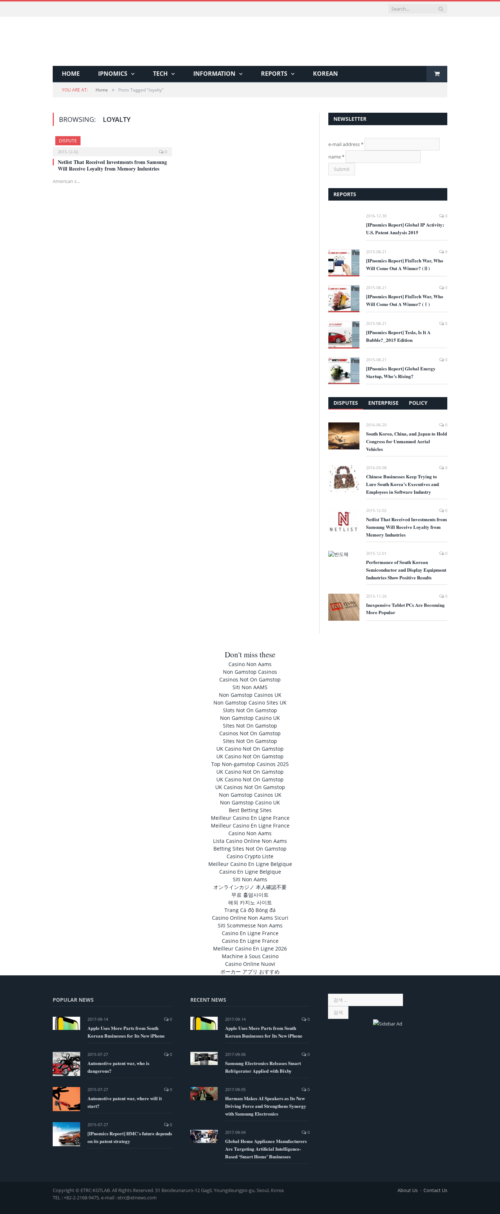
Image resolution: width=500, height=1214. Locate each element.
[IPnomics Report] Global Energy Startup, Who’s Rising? (401, 372)
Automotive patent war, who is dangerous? (118, 1067)
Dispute (68, 141)
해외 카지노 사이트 (250, 902)
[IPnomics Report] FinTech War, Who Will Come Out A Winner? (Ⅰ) (404, 300)
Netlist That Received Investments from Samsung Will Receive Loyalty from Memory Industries (112, 165)
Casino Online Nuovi (250, 963)
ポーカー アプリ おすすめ (250, 971)
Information (214, 74)
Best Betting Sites (250, 810)
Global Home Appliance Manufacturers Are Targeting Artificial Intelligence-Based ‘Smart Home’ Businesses (266, 1149)
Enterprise (383, 402)
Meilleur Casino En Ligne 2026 (250, 948)
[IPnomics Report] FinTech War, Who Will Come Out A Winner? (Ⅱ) (404, 264)
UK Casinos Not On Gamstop (250, 787)
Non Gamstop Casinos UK (250, 694)
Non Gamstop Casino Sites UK (250, 702)
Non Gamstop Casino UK (250, 717)
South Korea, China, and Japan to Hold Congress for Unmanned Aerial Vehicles (406, 441)
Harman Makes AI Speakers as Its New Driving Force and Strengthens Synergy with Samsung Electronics (265, 1106)
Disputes (345, 402)
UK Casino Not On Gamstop (250, 748)
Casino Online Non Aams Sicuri (250, 917)
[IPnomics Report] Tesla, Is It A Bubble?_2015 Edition (398, 336)
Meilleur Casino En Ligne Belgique (250, 863)
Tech (160, 74)
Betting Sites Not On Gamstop (250, 848)
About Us (408, 1190)
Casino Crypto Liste (250, 856)
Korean (325, 74)
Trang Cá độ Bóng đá (250, 910)
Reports (274, 74)
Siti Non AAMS (250, 687)
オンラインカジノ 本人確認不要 (250, 887)
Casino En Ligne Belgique (250, 871)
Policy (418, 402)
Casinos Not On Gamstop (250, 679)
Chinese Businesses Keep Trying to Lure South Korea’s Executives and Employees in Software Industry (402, 484)
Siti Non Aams (250, 879)
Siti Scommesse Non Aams (250, 925)
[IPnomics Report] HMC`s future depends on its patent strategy (129, 1137)
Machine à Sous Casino (250, 956)
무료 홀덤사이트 (250, 894)
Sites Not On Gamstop (250, 725)
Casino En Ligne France (250, 933)
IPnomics (112, 74)
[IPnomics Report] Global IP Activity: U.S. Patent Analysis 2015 (405, 228)
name (336, 156)
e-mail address (345, 144)
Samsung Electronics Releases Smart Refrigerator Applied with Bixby (263, 1067)
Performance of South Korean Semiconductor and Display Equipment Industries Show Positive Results (406, 570)
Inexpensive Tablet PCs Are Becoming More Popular (405, 608)
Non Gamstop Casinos (250, 671)
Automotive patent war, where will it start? (124, 1102)
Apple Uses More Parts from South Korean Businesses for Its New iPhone (126, 1031)
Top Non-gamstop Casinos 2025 (250, 764)
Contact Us (435, 1190)
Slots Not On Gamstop (250, 710)
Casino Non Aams (250, 664)
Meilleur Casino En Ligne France (250, 817)
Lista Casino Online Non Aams (250, 840)
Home (71, 74)
